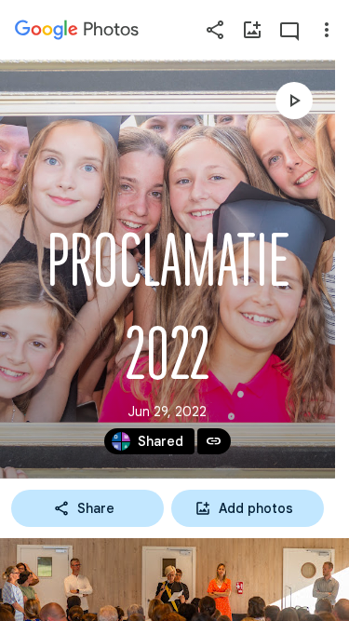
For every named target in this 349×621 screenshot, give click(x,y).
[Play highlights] (294, 100)
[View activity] (289, 29)
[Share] (215, 29)
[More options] (326, 29)
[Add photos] (252, 29)
